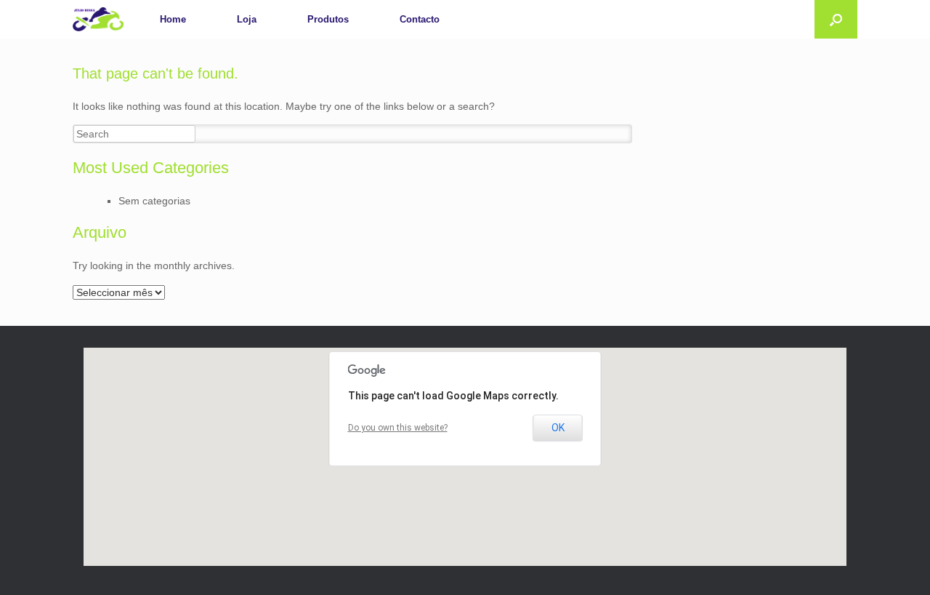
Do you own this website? (398, 428)
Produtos (328, 19)
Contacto (420, 19)
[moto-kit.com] (98, 19)
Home (173, 19)
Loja (246, 19)
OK (558, 428)
